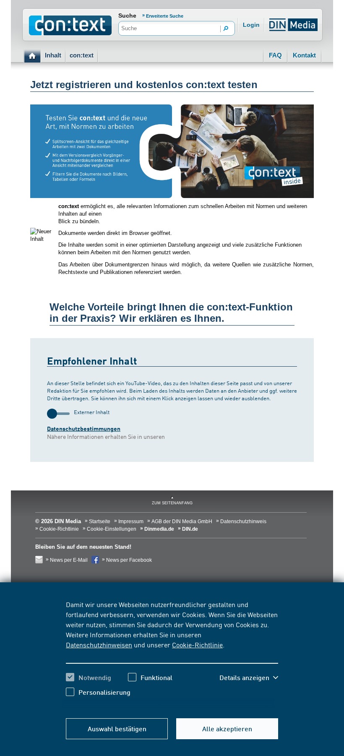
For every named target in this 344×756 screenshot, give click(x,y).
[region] (172, 654)
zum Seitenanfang (172, 503)
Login (251, 24)
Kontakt (304, 55)
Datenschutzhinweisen (99, 644)
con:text (82, 55)
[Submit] (226, 29)
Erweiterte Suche (164, 15)
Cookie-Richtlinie (197, 644)
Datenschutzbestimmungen (83, 428)
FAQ (275, 55)
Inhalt (53, 55)
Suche (127, 15)
